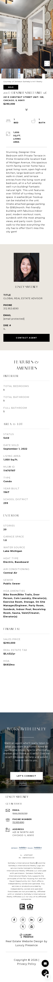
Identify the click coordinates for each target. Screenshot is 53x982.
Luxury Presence (26, 945)
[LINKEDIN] (31, 919)
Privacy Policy (26, 963)
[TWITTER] (23, 926)
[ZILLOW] (31, 926)
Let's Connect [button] (26, 776)
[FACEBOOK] (14, 919)
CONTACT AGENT (26, 338)
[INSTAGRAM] (23, 919)
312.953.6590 (11, 308)
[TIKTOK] (40, 919)
